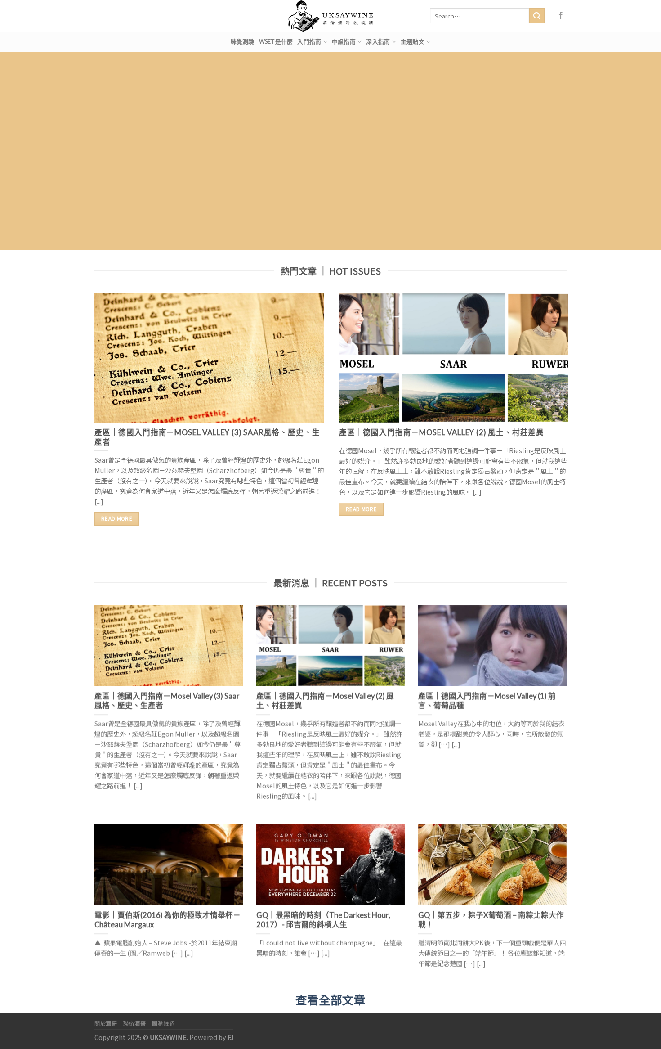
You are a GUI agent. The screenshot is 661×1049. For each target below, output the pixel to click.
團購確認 (163, 1023)
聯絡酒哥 (134, 1023)
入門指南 (309, 41)
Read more (116, 518)
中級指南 (344, 41)
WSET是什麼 (276, 41)
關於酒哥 (105, 1023)
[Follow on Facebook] (560, 16)
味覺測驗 (243, 41)
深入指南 (378, 41)
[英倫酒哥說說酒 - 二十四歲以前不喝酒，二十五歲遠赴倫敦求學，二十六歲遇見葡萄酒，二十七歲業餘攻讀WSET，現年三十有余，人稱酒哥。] (331, 16)
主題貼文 (412, 41)
